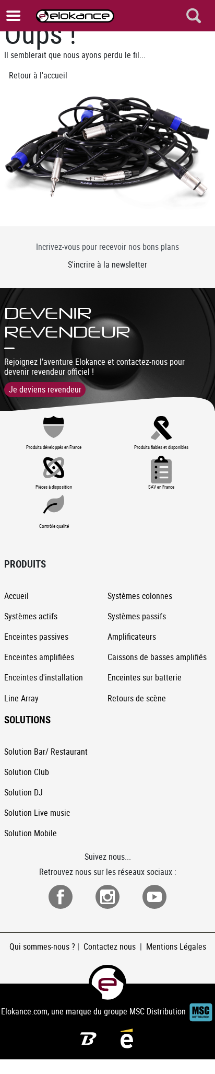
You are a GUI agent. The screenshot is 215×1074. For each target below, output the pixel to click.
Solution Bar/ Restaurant (46, 751)
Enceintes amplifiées (39, 657)
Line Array (21, 698)
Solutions (27, 719)
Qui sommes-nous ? (42, 946)
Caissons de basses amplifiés (157, 657)
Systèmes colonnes (140, 596)
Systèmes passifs (137, 616)
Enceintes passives (36, 636)
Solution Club (26, 772)
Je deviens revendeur (45, 389)
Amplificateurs (132, 636)
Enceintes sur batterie (145, 677)
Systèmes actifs (30, 616)
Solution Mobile (30, 833)
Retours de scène (137, 698)
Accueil (16, 596)
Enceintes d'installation (43, 677)
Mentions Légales (176, 946)
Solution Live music (37, 812)
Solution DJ (23, 792)
